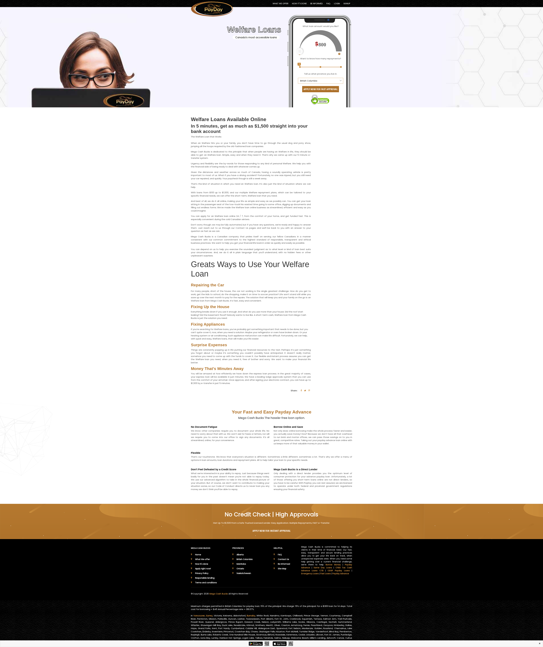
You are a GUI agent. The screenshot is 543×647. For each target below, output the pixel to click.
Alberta (240, 554)
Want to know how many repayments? (320, 58)
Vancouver (199, 615)
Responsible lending (205, 578)
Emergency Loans (310, 573)
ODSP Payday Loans (339, 570)
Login (337, 3)
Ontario (240, 568)
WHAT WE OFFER (280, 3)
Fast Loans (325, 573)
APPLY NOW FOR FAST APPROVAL (321, 89)
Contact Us (283, 559)
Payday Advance (340, 573)
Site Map (282, 568)
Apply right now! (203, 568)
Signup (346, 3)
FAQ (328, 3)
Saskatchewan (244, 573)
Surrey (209, 615)
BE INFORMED (316, 3)
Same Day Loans (323, 567)
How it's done (201, 564)
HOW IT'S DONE (299, 3)
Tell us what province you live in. (320, 73)
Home (198, 554)
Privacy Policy (201, 573)
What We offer (202, 559)
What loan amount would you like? (321, 26)
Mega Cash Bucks (219, 593)
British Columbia (245, 559)
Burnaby (251, 615)
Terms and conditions (206, 582)
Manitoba (241, 564)
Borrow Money (333, 564)
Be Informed (284, 564)
